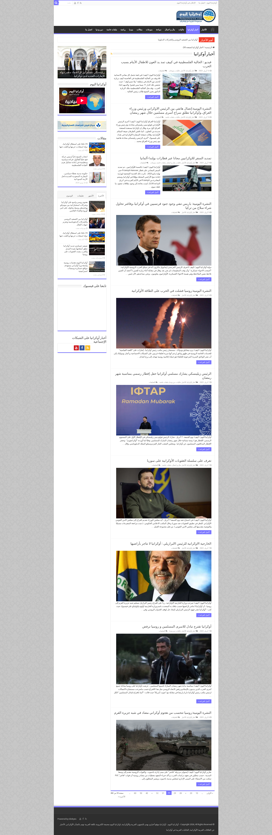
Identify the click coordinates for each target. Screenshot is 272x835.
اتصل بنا (88, 29)
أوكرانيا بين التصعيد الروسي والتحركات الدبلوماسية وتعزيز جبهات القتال (75, 222)
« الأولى (210, 793)
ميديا (131, 29)
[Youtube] (75, 3)
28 (180, 793)
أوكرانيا (163, 824)
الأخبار (204, 29)
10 (197, 793)
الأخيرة (101, 196)
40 (147, 793)
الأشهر (91, 196)
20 (191, 793)
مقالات (139, 29)
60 (135, 793)
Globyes (72, 819)
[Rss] (80, 3)
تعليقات (80, 196)
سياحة (158, 29)
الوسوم (69, 196)
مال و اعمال (170, 29)
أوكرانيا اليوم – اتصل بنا (208, 3)
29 (175, 793)
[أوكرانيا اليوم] (196, 15)
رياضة (123, 29)
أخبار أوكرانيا (193, 29)
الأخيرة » (121, 796)
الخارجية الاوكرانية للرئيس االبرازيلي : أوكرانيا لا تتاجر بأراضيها (170, 543)
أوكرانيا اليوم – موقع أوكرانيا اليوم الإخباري (213, 29)
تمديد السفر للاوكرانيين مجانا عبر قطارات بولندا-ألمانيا (175, 158)
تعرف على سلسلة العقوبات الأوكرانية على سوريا (179, 460)
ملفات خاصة (112, 29)
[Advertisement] (113, 15)
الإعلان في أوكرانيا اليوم (186, 3)
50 (141, 793)
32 (157, 793)
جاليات (181, 29)
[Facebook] (78, 3)
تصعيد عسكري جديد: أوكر (187, 39)
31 (163, 793)
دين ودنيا (99, 29)
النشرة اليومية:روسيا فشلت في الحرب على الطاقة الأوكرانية (171, 291)
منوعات (149, 29)
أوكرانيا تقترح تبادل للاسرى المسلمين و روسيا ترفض (176, 626)
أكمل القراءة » (152, 97)
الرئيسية (209, 47)
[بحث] (56, 2)
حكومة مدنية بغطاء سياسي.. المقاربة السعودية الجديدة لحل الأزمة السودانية (74, 176)
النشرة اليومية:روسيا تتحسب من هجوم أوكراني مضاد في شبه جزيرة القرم (162, 713)
